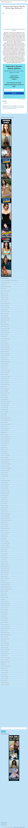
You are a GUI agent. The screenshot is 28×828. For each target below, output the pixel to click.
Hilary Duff (3, 445)
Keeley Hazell (4, 505)
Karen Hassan (4, 489)
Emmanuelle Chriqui (5, 401)
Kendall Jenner (4, 511)
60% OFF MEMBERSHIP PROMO (8, 280)
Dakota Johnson (4, 372)
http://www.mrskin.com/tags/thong (17, 107)
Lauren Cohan (4, 545)
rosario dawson (4, 645)
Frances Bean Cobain (5, 420)
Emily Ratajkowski (4, 393)
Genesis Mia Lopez (5, 424)
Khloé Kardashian (4, 514)
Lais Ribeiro (3, 536)
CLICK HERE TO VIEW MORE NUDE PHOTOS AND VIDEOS (14, 30)
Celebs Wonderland (6, 2)
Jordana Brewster (4, 480)
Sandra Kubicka (4, 653)
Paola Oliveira (4, 622)
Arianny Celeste (4, 307)
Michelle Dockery (4, 584)
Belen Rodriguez (4, 318)
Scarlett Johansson (5, 657)
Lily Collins (3, 555)
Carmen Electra (4, 338)
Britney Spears (4, 324)
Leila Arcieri (3, 549)
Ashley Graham (4, 311)
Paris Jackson (4, 624)
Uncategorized (4, 682)
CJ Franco (3, 368)
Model (2, 599)
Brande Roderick (4, 320)
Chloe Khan (3, 357)
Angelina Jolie (4, 299)
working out (14, 108)
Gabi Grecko (3, 422)
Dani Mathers (4, 374)
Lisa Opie (3, 559)
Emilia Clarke (3, 391)
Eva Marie (3, 413)
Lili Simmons (3, 553)
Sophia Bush (3, 672)
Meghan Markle (4, 578)
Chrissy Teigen (11, 106)
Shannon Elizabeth (5, 666)
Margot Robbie (4, 572)
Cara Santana (4, 334)
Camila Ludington (4, 332)
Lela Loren (3, 551)
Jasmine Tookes (4, 455)
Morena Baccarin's (5, 605)
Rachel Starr (3, 630)
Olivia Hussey (4, 618)
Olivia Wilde (3, 620)
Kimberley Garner (4, 518)
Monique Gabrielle (5, 603)
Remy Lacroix (4, 637)
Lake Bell (3, 539)
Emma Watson (4, 399)
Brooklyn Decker (4, 328)
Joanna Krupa (4, 476)
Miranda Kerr (3, 597)
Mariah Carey (4, 574)
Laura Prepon (4, 541)
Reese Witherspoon (5, 634)
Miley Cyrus (3, 595)
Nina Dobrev (3, 614)
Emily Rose (3, 395)
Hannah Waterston (5, 436)
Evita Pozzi (3, 416)
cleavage (8, 107)
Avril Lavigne (3, 315)
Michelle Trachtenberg (5, 589)
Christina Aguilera (4, 361)
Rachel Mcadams (4, 628)
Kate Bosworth (4, 495)
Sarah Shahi (3, 655)
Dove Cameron (4, 382)
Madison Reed (4, 566)
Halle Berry (3, 432)
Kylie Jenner (3, 530)
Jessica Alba (3, 472)
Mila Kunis (3, 593)
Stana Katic (3, 674)
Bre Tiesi (3, 322)
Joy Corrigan (3, 482)
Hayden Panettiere (5, 438)
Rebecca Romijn (4, 632)
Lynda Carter (3, 561)
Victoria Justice (4, 684)
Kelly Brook (3, 509)
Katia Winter (3, 499)
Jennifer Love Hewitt (5, 468)
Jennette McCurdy (5, 459)
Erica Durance (4, 405)
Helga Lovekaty (4, 443)
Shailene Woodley (4, 662)
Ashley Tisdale (4, 313)
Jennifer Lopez (4, 466)
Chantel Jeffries (4, 345)
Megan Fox (3, 576)
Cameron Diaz (4, 330)
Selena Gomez (4, 659)
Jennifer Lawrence (5, 463)
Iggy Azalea (3, 447)
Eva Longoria (3, 411)
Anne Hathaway (4, 303)
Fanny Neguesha (4, 418)
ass (17, 106)
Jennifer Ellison (4, 461)
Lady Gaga (3, 534)
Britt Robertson (4, 326)
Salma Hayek (3, 651)
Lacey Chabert (4, 532)
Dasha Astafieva (4, 378)
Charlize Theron (4, 347)
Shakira (2, 664)
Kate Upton (3, 497)
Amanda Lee (3, 293)
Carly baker (3, 336)
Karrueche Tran (4, 491)
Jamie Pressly (4, 453)
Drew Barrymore (4, 384)
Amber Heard (4, 295)
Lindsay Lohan (4, 557)
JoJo (2, 478)
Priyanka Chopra (4, 626)
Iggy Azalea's (3, 449)
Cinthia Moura (4, 366)
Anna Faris (3, 301)
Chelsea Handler (4, 353)
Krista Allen (3, 522)
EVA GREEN (3, 409)
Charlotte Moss (4, 351)
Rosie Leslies (3, 647)
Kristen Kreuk (4, 526)
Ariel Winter (3, 309)
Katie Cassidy (4, 501)
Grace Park (3, 426)
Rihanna (2, 641)
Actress (2, 284)
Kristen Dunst (4, 524)
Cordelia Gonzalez (5, 370)
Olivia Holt (3, 616)
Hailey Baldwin (4, 430)
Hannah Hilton (4, 434)
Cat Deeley (3, 340)
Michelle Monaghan (5, 586)
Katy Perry (3, 503)
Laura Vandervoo (4, 543)
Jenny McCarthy (4, 470)
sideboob (9, 108)
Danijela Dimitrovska (5, 376)
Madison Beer (4, 564)
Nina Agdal (3, 611)
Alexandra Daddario (5, 286)
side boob (5, 108)
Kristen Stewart (4, 528)
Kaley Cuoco (3, 486)
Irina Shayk (3, 451)
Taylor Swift (3, 680)
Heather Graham (4, 441)
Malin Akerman (4, 570)
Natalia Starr (3, 607)
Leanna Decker (4, 547)
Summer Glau (4, 676)
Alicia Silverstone (4, 290)
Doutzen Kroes (4, 380)
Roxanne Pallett (4, 649)
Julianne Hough (4, 484)
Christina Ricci (4, 363)
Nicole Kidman (4, 609)
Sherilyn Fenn (4, 670)
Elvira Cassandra (4, 388)
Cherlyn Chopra (4, 355)
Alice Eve (3, 288)
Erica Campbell (4, 403)
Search (3, 731)
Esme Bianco (3, 407)
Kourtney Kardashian (5, 520)
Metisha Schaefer (4, 582)
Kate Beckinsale (4, 493)
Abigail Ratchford (4, 282)
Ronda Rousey (4, 643)
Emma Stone (3, 397)
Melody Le (3, 580)
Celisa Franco (4, 343)
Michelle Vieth (4, 591)
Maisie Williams (4, 568)
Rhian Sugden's (4, 639)
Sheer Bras (3, 668)
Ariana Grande (4, 305)
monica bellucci (4, 601)
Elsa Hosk (3, 386)
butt (19, 106)
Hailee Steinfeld (4, 428)
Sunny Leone (3, 678)
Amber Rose (3, 297)
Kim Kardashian (4, 516)
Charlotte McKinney (5, 349)
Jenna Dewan (4, 457)
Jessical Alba (3, 474)
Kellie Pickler (3, 507)
